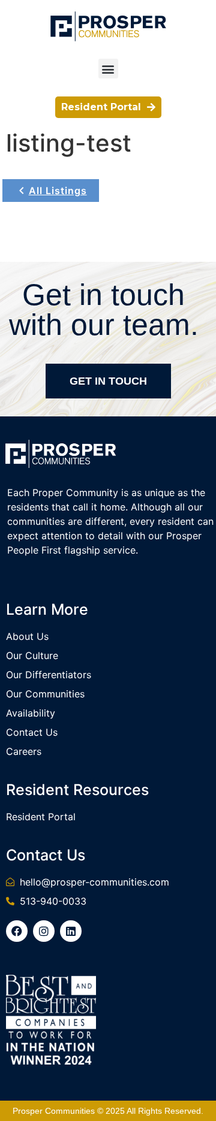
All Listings (58, 191)
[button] (108, 68)
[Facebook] (17, 931)
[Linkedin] (71, 931)
